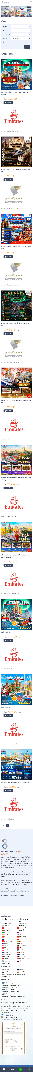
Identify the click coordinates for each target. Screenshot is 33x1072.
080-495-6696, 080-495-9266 (12, 1020)
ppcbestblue (7, 1013)
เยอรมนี (21, 941)
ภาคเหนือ (6, 970)
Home (4, 1070)
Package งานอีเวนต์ (9, 989)
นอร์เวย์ (6, 948)
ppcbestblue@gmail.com (10, 1017)
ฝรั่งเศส (6, 943)
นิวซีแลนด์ (6, 956)
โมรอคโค (6, 959)
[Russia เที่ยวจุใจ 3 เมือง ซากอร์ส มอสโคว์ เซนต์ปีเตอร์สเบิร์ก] (16, 166)
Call (29, 1070)
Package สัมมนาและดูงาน (11, 987)
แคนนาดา (21, 952)
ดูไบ (20, 961)
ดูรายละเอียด (8, 102)
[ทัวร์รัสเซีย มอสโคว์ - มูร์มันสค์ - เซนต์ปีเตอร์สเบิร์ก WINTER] (16, 89)
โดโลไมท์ (6, 926)
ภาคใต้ (6, 972)
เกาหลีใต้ (21, 926)
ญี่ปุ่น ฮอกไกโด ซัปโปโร (10, 923)
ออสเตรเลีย (22, 954)
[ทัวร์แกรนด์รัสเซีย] (16, 629)
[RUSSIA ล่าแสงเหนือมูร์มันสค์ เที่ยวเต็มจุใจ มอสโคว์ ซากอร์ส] (16, 320)
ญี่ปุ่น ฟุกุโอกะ (23, 923)
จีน (5, 937)
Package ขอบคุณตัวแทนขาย (11, 985)
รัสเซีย (6, 952)
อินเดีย (6, 934)
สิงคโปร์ (21, 930)
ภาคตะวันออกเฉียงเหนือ (10, 974)
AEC (20, 934)
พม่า (5, 932)
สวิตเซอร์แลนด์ (8, 941)
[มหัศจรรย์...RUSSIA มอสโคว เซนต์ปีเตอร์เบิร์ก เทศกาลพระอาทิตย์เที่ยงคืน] (16, 552)
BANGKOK (7, 976)
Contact (12, 1070)
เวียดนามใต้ (7, 930)
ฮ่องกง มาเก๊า (22, 937)
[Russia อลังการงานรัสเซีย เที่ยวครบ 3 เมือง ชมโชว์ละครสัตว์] (16, 243)
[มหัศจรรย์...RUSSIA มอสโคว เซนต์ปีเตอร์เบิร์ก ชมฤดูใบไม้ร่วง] (16, 397)
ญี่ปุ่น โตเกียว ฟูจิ (8, 919)
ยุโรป (5, 939)
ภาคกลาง (21, 970)
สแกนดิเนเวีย (22, 950)
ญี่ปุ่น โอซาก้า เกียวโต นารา (24, 920)
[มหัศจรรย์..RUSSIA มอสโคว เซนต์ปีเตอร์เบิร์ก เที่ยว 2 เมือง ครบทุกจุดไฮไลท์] (16, 475)
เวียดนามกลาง (8, 928)
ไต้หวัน (21, 932)
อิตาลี (20, 943)
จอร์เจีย (6, 950)
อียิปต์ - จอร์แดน (23, 956)
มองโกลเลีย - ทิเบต (24, 959)
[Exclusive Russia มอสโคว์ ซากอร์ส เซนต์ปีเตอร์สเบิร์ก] (16, 779)
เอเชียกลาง (7, 963)
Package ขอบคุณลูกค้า (10, 983)
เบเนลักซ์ (21, 939)
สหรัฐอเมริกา (7, 954)
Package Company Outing (11, 992)
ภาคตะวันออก (22, 972)
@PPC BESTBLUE (8, 1015)
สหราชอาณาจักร (8, 945)
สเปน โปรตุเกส (23, 945)
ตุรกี (20, 948)
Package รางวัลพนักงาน (10, 994)
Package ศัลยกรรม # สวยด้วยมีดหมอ (14, 996)
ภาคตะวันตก (22, 974)
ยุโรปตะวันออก (8, 961)
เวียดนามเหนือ (22, 928)
